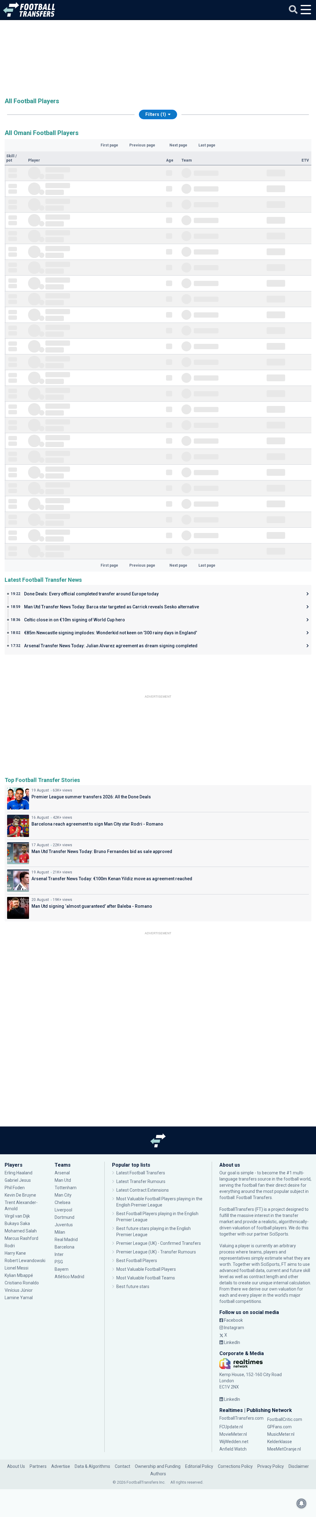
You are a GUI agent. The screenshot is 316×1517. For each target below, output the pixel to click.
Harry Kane (16, 1253)
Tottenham (66, 1187)
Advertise (60, 1466)
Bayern (62, 1269)
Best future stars (132, 1286)
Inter (59, 1254)
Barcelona (64, 1246)
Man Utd (63, 1180)
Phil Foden (15, 1187)
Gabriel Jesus (18, 1180)
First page (109, 145)
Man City (63, 1195)
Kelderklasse (279, 1441)
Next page (178, 145)
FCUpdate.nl (231, 1426)
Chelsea (62, 1202)
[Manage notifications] (301, 1503)
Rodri (10, 1245)
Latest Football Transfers (140, 1172)
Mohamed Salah (21, 1230)
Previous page (142, 145)
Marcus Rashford (21, 1238)
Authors (158, 1473)
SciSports (278, 1234)
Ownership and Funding (158, 1466)
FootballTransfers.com (241, 1418)
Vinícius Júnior (19, 1290)
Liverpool (63, 1209)
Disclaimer (299, 1466)
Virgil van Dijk (18, 1216)
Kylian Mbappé (19, 1275)
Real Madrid (66, 1239)
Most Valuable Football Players (146, 1269)
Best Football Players (136, 1260)
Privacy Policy (270, 1466)
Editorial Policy (199, 1466)
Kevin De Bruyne (20, 1195)
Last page (206, 145)
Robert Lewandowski (25, 1260)
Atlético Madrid (69, 1276)
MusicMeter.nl (280, 1434)
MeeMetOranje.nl (284, 1449)
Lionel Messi (17, 1268)
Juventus (64, 1224)
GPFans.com (279, 1426)
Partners (38, 1466)
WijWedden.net (233, 1441)
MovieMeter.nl (233, 1434)
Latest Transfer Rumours (140, 1181)
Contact (122, 1466)
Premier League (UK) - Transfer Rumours (156, 1251)
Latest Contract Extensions (142, 1190)
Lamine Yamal (19, 1297)
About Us (16, 1466)
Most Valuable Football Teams (145, 1277)
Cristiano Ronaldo (22, 1282)
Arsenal (62, 1172)
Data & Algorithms (92, 1466)
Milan (60, 1232)
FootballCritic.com (284, 1419)
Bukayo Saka (17, 1223)
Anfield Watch (233, 1449)
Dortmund (64, 1217)
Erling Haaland (18, 1172)
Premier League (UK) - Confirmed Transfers (158, 1243)
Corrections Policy (235, 1466)
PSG (59, 1261)
